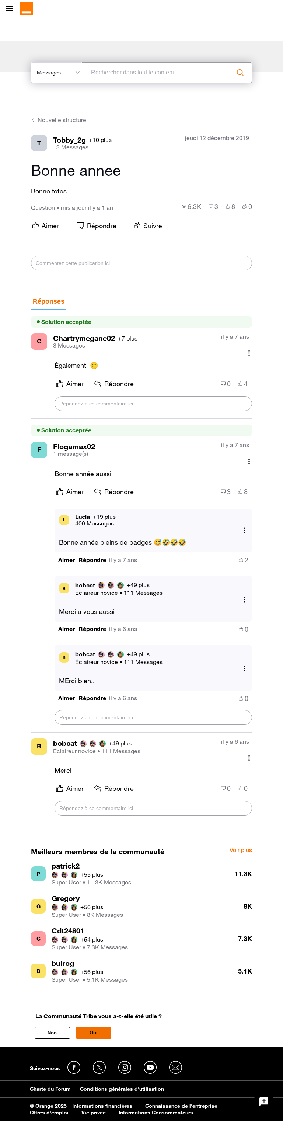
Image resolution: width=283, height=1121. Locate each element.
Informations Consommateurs (156, 1112)
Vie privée (93, 1112)
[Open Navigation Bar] (12, 9)
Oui (94, 1033)
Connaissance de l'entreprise (181, 1106)
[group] (191, 206)
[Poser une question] (264, 1102)
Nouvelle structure (62, 119)
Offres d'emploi (49, 1112)
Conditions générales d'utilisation (122, 1089)
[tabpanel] (141, 567)
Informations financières (102, 1106)
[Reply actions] (245, 530)
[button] (66, 560)
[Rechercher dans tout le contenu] (240, 73)
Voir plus (241, 850)
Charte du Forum (50, 1089)
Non (52, 1033)
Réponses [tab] (48, 301)
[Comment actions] (249, 353)
